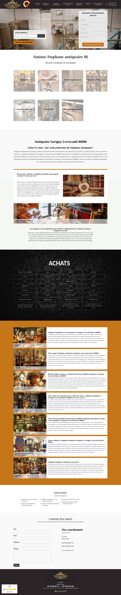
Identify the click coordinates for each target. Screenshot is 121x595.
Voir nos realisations (23, 42)
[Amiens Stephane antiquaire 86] (13, 4)
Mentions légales (71, 588)
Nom (15, 529)
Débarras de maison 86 (46, 4)
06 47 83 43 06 (112, 5)
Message (16, 548)
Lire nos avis (9, 591)
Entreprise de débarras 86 (79, 4)
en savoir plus (24, 91)
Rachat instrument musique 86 (98, 4)
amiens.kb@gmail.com (68, 550)
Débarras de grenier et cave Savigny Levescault (49, 500)
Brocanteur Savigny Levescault (71, 499)
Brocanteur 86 (88, 4)
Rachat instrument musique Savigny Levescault (70, 502)
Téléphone (16, 542)
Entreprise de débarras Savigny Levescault (50, 504)
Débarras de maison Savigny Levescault (29, 500)
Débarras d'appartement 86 (56, 4)
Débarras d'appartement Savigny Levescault (28, 504)
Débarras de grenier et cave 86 (68, 4)
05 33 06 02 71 (112, 3)
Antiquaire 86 (37, 4)
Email (15, 535)
